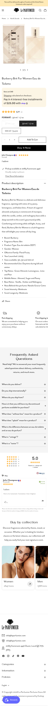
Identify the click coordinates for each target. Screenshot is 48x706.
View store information (14, 176)
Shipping (7, 95)
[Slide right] (27, 70)
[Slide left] (21, 70)
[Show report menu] (43, 501)
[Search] (40, 10)
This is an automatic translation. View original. (19, 494)
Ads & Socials (14, 18)
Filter (6, 476)
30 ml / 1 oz (11, 124)
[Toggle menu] (2, 10)
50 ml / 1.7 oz (27, 123)
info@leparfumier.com (16, 635)
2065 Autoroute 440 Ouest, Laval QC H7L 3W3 (25, 648)
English (4, 685)
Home (4, 18)
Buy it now (24, 148)
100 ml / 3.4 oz (11, 131)
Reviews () (12, 111)
